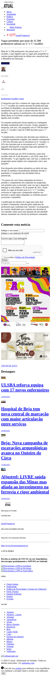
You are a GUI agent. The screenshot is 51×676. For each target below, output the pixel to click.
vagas (21, 98)
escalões (14, 98)
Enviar (4, 260)
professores (6, 98)
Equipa (10, 596)
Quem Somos (12, 584)
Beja (8, 629)
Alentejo (10, 612)
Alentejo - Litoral (14, 614)
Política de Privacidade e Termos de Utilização (26, 589)
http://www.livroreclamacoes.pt (14, 545)
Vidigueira (11, 651)
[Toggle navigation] (2, 7)
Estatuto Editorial (14, 594)
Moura (9, 641)
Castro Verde (12, 632)
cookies (18, 668)
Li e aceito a (19, 257)
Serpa (9, 649)
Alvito (9, 622)
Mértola (10, 639)
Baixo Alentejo (13, 624)
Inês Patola (4, 76)
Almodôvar (11, 619)
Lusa (2, 89)
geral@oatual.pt (23, 35)
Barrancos (11, 627)
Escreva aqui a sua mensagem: (14, 238)
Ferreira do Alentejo (15, 636)
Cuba (9, 634)
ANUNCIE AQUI (9, 366)
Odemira (10, 644)
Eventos (10, 599)
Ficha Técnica (13, 591)
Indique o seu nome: (9, 230)
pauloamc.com (28, 663)
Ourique (10, 646)
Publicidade (12, 586)
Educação (5, 63)
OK (3, 673)
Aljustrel (10, 617)
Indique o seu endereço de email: (15, 233)
